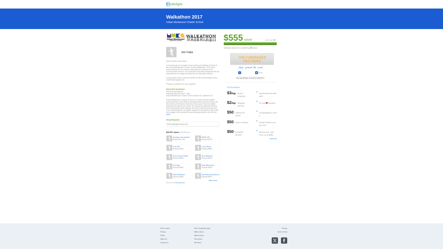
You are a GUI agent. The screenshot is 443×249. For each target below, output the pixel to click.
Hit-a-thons (198, 239)
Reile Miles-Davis (208, 165)
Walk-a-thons (199, 232)
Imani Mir (176, 146)
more (168, 114)
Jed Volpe (176, 165)
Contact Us (164, 242)
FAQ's (162, 235)
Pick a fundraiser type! (202, 228)
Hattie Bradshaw (179, 174)
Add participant (180, 183)
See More (197, 242)
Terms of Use (282, 232)
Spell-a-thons (199, 235)
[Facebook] (284, 240)
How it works (165, 228)
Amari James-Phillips (180, 156)
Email (260, 73)
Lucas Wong (206, 146)
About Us (163, 239)
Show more (213, 180)
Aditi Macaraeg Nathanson (211, 174)
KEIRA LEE (206, 137)
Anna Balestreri (207, 156)
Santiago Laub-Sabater (181, 137)
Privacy (284, 228)
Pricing (162, 232)
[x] (275, 240)
